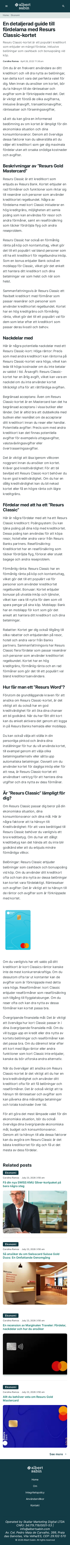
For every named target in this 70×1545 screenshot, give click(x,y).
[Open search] (63, 6)
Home (6, 15)
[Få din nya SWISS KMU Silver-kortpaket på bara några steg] (35, 1232)
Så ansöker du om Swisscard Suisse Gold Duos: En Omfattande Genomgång (31, 1255)
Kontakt (35, 1505)
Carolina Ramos (11, 1177)
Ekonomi (15, 15)
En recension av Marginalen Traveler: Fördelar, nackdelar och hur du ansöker (34, 1327)
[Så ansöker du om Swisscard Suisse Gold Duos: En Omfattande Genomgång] (35, 1303)
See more (56, 1454)
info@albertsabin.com (35, 1529)
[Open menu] (6, 6)
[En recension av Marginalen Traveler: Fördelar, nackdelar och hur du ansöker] (35, 1375)
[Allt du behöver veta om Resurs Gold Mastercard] (35, 1446)
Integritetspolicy (35, 1492)
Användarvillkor (35, 1498)
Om (35, 1485)
